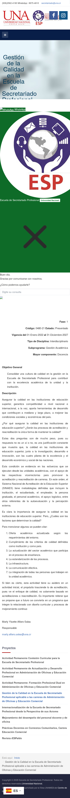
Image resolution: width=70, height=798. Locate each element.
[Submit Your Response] (1, 297)
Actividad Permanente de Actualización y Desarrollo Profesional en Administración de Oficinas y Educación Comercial (34, 672)
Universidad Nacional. (32, 783)
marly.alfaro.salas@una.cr (16, 634)
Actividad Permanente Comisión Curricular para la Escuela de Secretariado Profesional (31, 660)
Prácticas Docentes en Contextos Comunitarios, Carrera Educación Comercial (34, 730)
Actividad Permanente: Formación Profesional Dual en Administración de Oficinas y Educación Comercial (33, 684)
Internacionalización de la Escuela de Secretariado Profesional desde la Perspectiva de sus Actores (31, 709)
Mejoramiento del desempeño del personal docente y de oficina (34, 719)
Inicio (17, 757)
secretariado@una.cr (51, 3)
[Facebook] (53, 15)
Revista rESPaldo (12, 738)
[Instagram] (63, 15)
